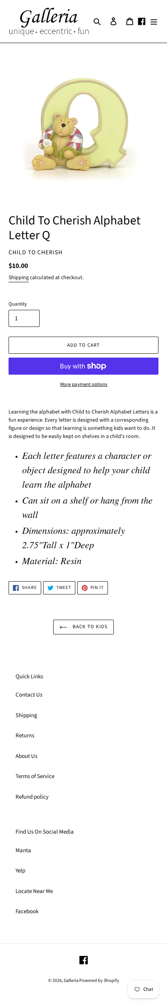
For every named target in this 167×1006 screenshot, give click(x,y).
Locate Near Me (34, 891)
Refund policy (32, 797)
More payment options (83, 384)
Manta (23, 850)
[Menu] (154, 21)
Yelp (20, 871)
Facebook (27, 911)
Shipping (19, 277)
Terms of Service (35, 776)
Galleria (71, 980)
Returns (25, 735)
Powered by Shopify (99, 980)
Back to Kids (89, 626)
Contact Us (29, 695)
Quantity (18, 304)
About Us (26, 756)
